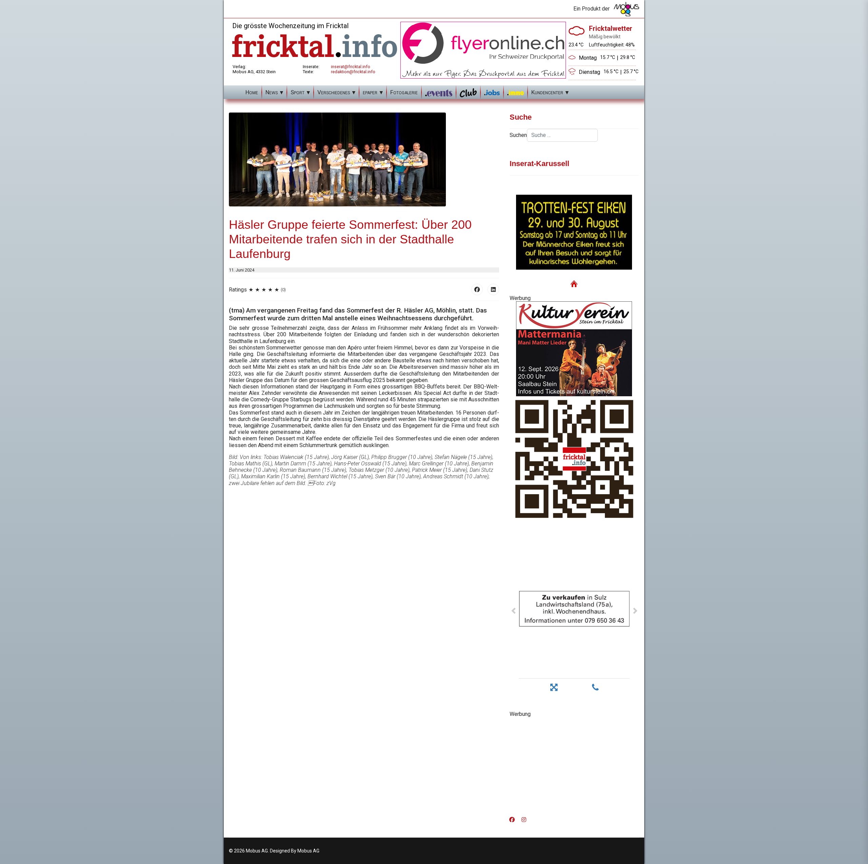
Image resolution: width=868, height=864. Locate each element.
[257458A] (574, 348)
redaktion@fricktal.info (353, 71)
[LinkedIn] (493, 289)
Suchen (518, 135)
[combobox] (562, 135)
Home (251, 92)
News (271, 92)
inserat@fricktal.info (350, 66)
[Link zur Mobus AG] (626, 9)
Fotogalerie (404, 92)
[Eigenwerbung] (483, 49)
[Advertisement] (574, 764)
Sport (297, 92)
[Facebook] (477, 289)
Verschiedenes (333, 92)
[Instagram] (523, 820)
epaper (370, 92)
